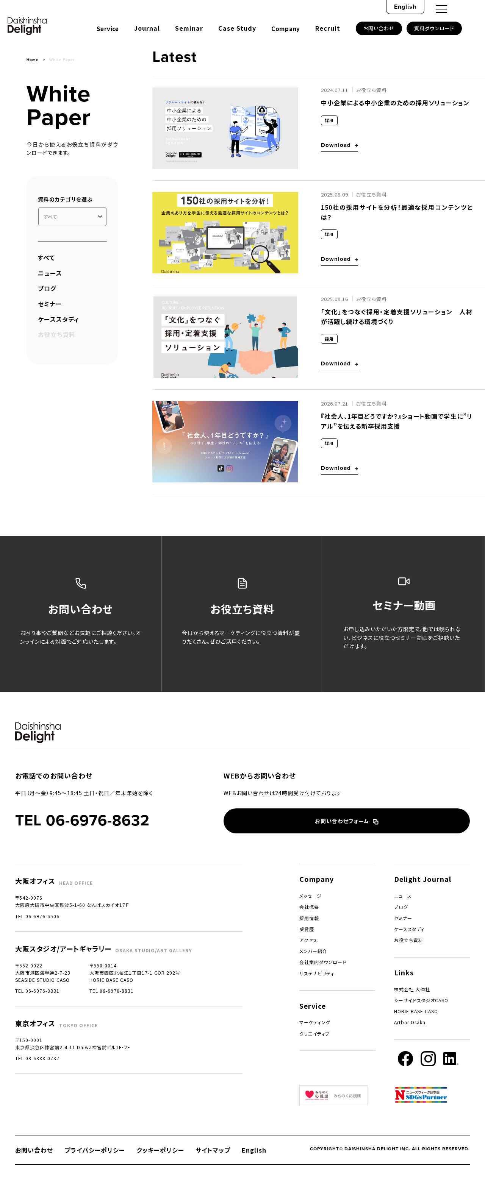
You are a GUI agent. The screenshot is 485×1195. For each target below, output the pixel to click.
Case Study (237, 28)
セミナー (50, 303)
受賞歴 (306, 929)
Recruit (327, 28)
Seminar (189, 28)
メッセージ (310, 895)
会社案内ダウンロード (323, 962)
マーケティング (314, 1022)
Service (108, 29)
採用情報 (309, 918)
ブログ (47, 288)
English (405, 6)
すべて (46, 257)
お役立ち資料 (408, 940)
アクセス (308, 940)
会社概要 (309, 906)
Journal (147, 28)
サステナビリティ (316, 973)
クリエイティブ (314, 1033)
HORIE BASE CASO (416, 1011)
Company (285, 29)
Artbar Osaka (410, 1022)
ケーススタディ (58, 319)
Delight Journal (422, 879)
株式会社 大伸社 (412, 989)
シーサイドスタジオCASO (421, 1000)
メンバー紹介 (313, 951)
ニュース (50, 273)
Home (33, 59)
